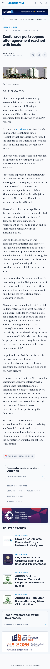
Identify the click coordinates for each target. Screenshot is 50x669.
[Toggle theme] (46, 3)
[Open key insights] (44, 54)
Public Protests (34, 491)
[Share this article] (32, 54)
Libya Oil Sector (14, 491)
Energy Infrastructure (17, 486)
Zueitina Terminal (15, 496)
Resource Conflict (15, 501)
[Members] (35, 3)
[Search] (41, 3)
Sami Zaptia (8, 53)
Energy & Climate (10, 27)
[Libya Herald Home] (15, 3)
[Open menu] (2, 3)
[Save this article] (38, 54)
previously (22, 129)
